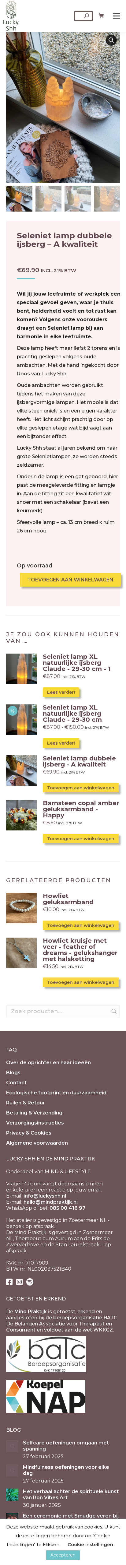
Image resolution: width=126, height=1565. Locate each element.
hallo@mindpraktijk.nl (51, 1202)
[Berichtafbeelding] (12, 1446)
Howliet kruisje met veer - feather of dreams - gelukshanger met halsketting (80, 950)
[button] (111, 40)
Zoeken (113, 1011)
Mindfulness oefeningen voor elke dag (66, 1470)
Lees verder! (61, 692)
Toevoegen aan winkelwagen (70, 580)
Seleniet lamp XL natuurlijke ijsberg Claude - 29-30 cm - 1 (77, 663)
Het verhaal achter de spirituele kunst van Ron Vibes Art (71, 1494)
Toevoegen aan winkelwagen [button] (80, 788)
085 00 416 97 (67, 1208)
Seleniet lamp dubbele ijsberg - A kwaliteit (79, 761)
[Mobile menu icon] (116, 16)
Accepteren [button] (63, 1555)
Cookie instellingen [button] (90, 1544)
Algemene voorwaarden (37, 1143)
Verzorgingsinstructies (35, 1123)
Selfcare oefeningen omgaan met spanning (66, 1446)
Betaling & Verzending (34, 1113)
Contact (16, 1083)
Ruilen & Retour (25, 1103)
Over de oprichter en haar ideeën (48, 1062)
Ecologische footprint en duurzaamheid (56, 1093)
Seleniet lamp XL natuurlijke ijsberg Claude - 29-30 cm (72, 713)
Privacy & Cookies (28, 1133)
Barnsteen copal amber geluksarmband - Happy (81, 809)
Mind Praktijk (30, 1311)
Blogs (13, 1072)
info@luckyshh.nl (45, 1196)
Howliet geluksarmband (68, 899)
